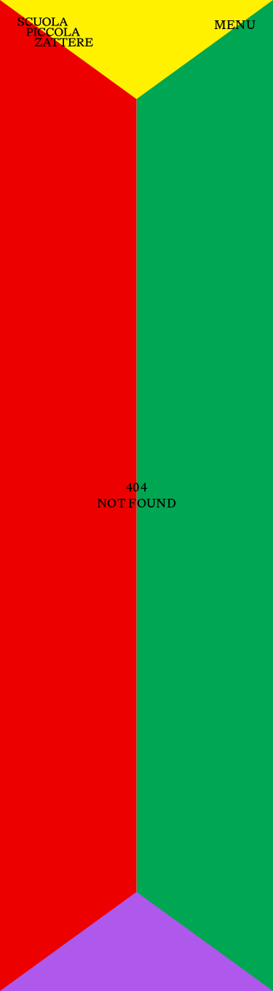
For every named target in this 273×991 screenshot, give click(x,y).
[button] (235, 25)
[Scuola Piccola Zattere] (55, 32)
